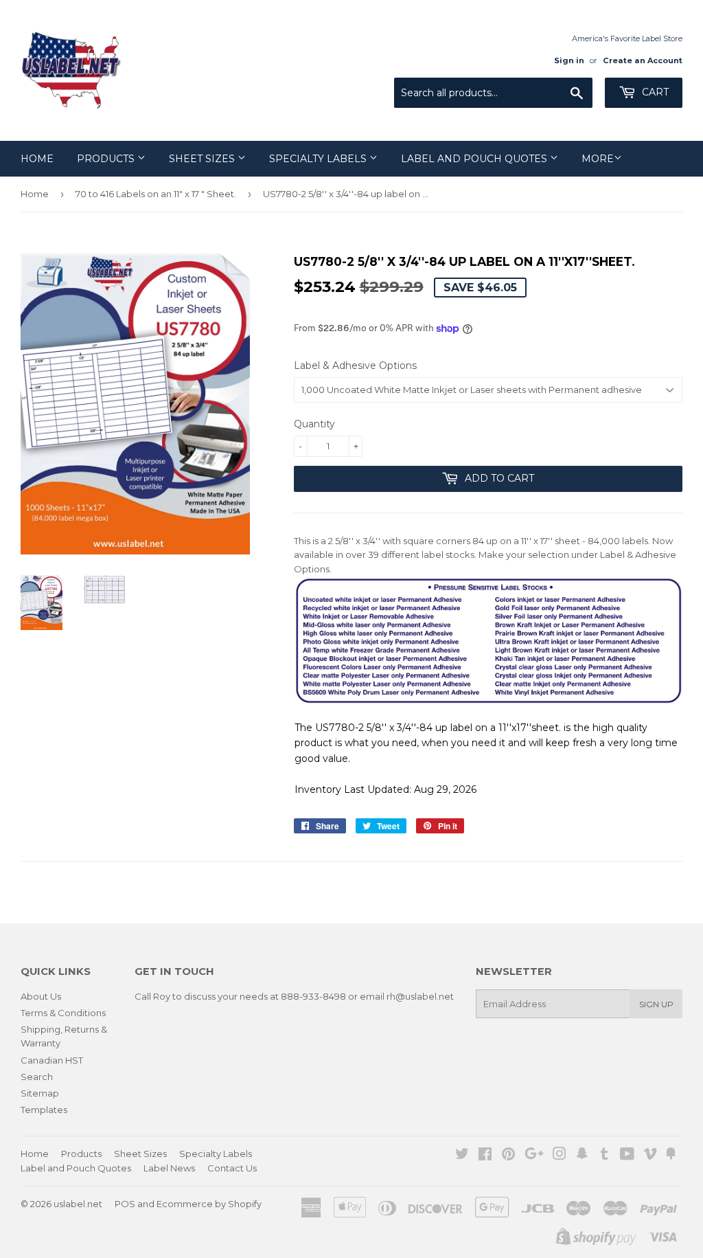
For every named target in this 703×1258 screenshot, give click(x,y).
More (597, 159)
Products (107, 159)
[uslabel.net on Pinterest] (508, 1155)
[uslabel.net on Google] (534, 1155)
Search (37, 1076)
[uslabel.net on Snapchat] (582, 1155)
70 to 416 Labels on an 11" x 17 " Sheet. (156, 193)
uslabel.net (78, 1203)
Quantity (314, 424)
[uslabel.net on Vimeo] (650, 1155)
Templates (44, 1109)
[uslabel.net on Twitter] (462, 1155)
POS (125, 1203)
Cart (654, 92)
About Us (41, 996)
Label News (169, 1167)
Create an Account (642, 60)
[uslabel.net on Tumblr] (604, 1155)
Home (37, 159)
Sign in (569, 60)
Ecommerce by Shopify (209, 1203)
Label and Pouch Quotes (475, 159)
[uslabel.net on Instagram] (559, 1155)
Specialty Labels (319, 159)
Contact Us (232, 1167)
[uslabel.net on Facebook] (485, 1155)
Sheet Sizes (203, 159)
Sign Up (656, 1004)
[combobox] (493, 93)
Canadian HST (52, 1060)
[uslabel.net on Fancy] (671, 1155)
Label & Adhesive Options (355, 365)
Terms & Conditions (63, 1012)
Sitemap (40, 1093)
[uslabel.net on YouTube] (627, 1155)
